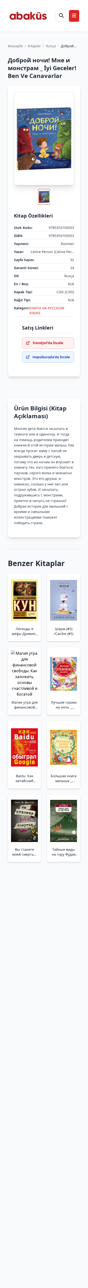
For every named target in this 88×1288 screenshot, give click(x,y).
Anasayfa (15, 46)
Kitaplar (34, 46)
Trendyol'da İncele (48, 343)
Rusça (51, 46)
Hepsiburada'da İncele (51, 357)
